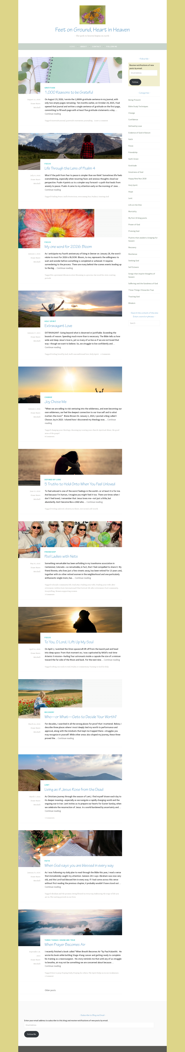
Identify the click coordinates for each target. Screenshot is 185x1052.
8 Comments (49, 437)
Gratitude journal (58, 121)
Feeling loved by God (59, 354)
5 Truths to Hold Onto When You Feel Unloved (80, 484)
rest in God (84, 509)
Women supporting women (66, 591)
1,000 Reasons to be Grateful (69, 92)
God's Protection (70, 197)
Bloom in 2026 (69, 275)
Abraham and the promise (61, 894)
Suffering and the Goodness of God (143, 283)
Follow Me (111, 46)
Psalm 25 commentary (80, 667)
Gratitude (50, 88)
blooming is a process (84, 275)
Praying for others (80, 973)
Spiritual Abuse (105, 430)
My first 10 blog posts (137, 218)
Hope (130, 191)
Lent (47, 785)
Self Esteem (133, 267)
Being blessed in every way (82, 894)
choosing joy (76, 430)
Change (48, 397)
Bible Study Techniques (138, 106)
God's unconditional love (79, 354)
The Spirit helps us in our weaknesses (104, 973)
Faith (47, 861)
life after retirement (96, 588)
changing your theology (60, 430)
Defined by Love (53, 479)
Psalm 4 (95, 197)
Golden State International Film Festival (70, 588)
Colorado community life (61, 585)
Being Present (134, 100)
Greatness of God (135, 172)
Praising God (133, 231)
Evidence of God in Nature (139, 132)
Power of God (134, 224)
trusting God (104, 197)
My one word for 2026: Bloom (68, 246)
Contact (96, 46)
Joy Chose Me (55, 401)
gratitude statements (74, 121)
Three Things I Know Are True (60, 940)
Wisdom (131, 303)
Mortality (132, 211)
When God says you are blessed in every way (79, 865)
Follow (135, 82)
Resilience (132, 254)
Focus (48, 163)
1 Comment (49, 976)
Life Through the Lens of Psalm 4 (70, 168)
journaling (88, 121)
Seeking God (133, 260)
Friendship (50, 552)
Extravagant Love (58, 325)
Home (72, 46)
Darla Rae (76, 585)
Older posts (50, 990)
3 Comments (49, 595)
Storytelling (50, 591)
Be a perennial (57, 275)
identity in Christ (72, 509)
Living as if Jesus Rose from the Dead (74, 789)
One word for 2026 (101, 275)
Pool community (111, 588)
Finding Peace (57, 197)
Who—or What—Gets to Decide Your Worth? (81, 716)
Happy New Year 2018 (137, 178)
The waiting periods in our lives (63, 897)
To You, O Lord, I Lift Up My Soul (69, 642)
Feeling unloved (57, 509)
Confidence (133, 119)
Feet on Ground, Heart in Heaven (92, 29)
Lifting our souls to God (60, 667)
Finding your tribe (88, 585)
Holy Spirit (50, 321)
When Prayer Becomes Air (65, 944)
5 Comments (49, 818)
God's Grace (133, 159)
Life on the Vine (135, 205)
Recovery (49, 712)
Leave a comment (101, 121)
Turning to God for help (99, 667)
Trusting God (134, 296)
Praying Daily (67, 973)
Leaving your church (90, 430)
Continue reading (53, 113)
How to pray (56, 973)
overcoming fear (84, 197)
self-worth (93, 509)
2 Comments (105, 354)
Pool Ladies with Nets (61, 556)
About (83, 46)
